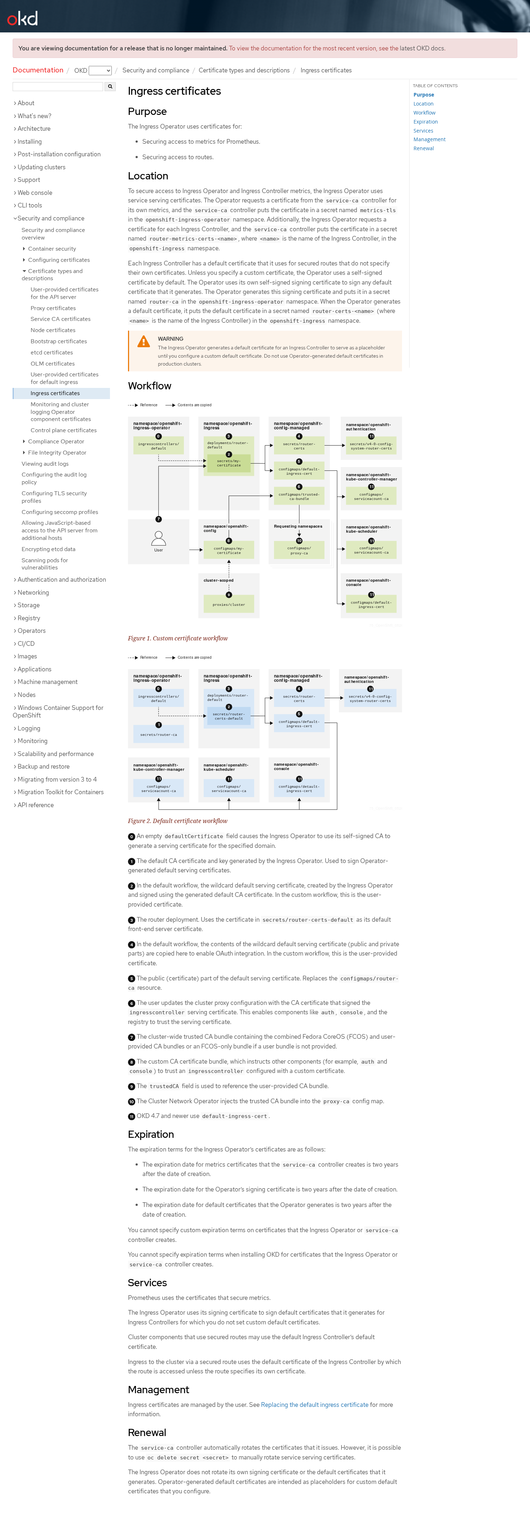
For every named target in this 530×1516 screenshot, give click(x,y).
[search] (110, 86)
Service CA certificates (60, 319)
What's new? (35, 116)
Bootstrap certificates (59, 341)
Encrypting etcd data (48, 549)
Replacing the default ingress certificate (314, 1405)
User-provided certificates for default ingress (64, 378)
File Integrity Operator (57, 452)
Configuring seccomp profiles (60, 512)
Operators (32, 631)
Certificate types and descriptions (244, 70)
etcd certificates (52, 352)
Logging (29, 728)
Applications (35, 669)
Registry (29, 618)
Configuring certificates (58, 260)
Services (423, 130)
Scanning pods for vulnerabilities (45, 564)
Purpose (424, 94)
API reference (36, 805)
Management (430, 139)
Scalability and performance (56, 754)
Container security (51, 248)
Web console (35, 193)
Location (424, 103)
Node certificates (53, 330)
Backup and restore (44, 766)
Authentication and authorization (62, 579)
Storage (29, 605)
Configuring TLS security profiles (54, 497)
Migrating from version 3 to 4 (57, 779)
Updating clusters (42, 167)
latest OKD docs (422, 48)
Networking (33, 592)
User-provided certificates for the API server (64, 293)
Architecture (34, 129)
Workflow (425, 112)
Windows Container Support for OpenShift (58, 712)
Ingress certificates (55, 393)
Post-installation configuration (59, 154)
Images (27, 656)
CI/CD (26, 644)
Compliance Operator (55, 441)
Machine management (48, 682)
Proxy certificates (53, 308)
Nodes (27, 695)
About (26, 103)
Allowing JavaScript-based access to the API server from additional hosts (60, 530)
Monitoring (33, 741)
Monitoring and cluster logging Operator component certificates (61, 412)
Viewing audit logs (45, 464)
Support (29, 180)
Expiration (426, 121)
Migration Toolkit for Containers (61, 792)
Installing (30, 142)
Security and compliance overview (53, 233)
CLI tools (30, 205)
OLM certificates (53, 363)
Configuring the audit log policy (54, 478)
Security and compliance (156, 70)
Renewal (424, 148)
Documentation (38, 70)
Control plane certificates (64, 430)
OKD (81, 70)
